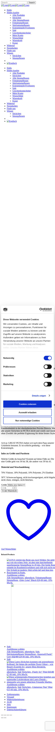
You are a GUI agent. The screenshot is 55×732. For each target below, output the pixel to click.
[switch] (48, 367)
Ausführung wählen (16, 575)
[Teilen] (8, 715)
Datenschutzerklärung (16, 709)
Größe (4, 485)
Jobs (9, 704)
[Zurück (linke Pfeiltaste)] (2, 717)
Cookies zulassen (27, 404)
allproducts (29, 577)
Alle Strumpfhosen (15, 577)
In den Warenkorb (9, 491)
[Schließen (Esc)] (11, 715)
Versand (10, 697)
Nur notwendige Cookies (27, 420)
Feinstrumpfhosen (43, 577)
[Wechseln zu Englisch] (12, 63)
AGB (9, 702)
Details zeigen (39, 395)
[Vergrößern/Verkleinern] (2, 715)
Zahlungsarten (13, 694)
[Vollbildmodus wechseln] (5, 715)
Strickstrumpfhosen (15, 654)
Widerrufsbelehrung (15, 699)
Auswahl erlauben (27, 412)
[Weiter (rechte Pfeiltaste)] (5, 717)
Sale (37, 651)
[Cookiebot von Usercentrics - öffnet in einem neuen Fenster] (39, 309)
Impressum (11, 707)
